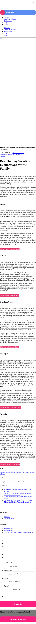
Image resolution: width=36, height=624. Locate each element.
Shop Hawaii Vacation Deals (9, 347)
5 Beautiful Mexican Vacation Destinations (17, 502)
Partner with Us (9, 518)
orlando (2, 474)
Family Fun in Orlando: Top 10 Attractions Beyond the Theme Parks (17, 494)
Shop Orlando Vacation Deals (9, 295)
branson (2, 472)
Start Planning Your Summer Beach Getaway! (18, 500)
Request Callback (18, 619)
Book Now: (10, 12)
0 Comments (17, 154)
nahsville (32, 472)
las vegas (25, 472)
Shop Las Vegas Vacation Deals (10, 407)
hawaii (8, 472)
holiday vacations (16, 472)
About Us (7, 517)
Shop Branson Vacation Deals (9, 249)
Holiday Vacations (18, 153)
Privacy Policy (8, 530)
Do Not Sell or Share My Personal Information (19, 532)
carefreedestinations (6, 154)
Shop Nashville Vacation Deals (10, 464)
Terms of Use (8, 528)
